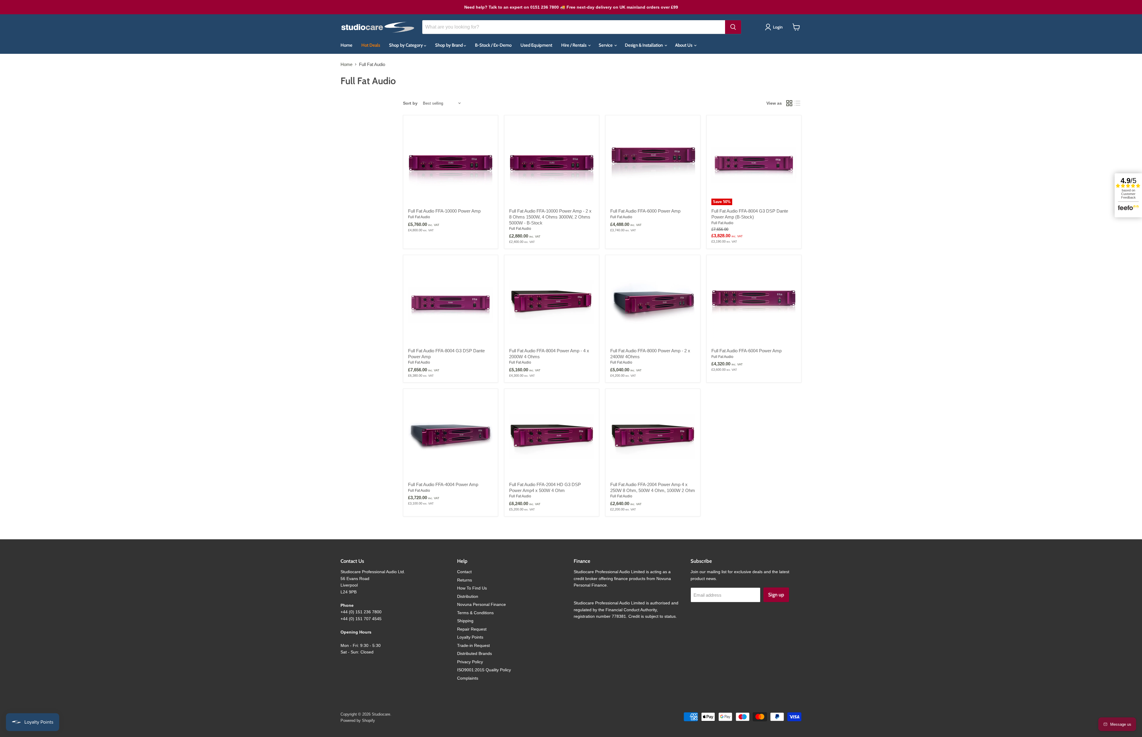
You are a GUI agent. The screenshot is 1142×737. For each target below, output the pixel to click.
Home (346, 45)
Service (606, 45)
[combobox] (573, 27)
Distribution (467, 596)
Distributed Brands (474, 653)
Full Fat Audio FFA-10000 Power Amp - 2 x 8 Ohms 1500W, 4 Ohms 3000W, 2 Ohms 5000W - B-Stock (550, 216)
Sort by (410, 103)
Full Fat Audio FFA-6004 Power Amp (746, 350)
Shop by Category (406, 45)
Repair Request (472, 629)
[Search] (733, 27)
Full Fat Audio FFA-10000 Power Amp (444, 210)
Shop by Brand (449, 45)
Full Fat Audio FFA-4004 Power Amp (443, 484)
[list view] (797, 103)
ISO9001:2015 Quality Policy (484, 669)
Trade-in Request (473, 645)
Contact (464, 571)
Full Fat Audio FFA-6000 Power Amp (645, 210)
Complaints (467, 678)
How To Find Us (472, 588)
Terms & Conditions (475, 612)
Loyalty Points (470, 637)
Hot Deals (370, 45)
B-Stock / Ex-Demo (493, 45)
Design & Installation (644, 45)
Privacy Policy (470, 661)
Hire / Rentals (574, 45)
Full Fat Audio (419, 217)
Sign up (776, 595)
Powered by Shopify (358, 720)
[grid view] (789, 103)
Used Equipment (536, 45)
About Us (684, 45)
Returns (464, 580)
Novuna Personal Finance (481, 604)
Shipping (465, 620)
